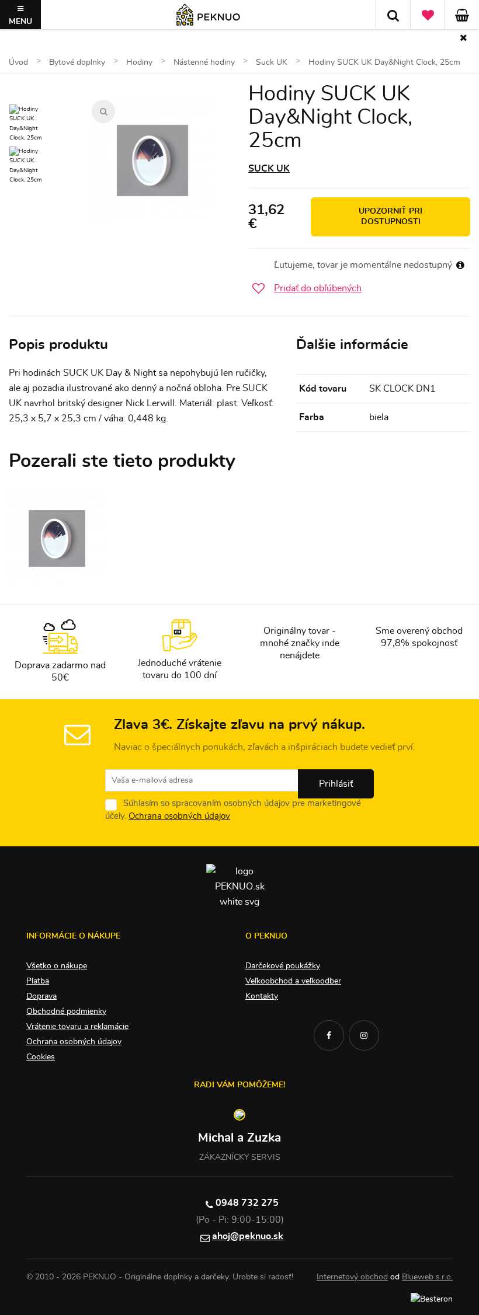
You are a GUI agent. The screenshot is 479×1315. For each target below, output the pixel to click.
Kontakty (261, 996)
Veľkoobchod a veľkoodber (293, 981)
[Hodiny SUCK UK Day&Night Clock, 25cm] (152, 160)
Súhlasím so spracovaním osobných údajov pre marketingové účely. (233, 810)
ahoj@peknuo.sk (247, 1236)
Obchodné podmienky (66, 1011)
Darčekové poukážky (282, 966)
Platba (37, 981)
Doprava (41, 996)
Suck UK (269, 168)
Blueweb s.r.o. (427, 1277)
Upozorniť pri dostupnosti (390, 216)
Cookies (40, 1057)
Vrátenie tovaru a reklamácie (77, 1027)
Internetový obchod (352, 1277)
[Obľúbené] (427, 14)
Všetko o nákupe (56, 966)
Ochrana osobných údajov (179, 816)
